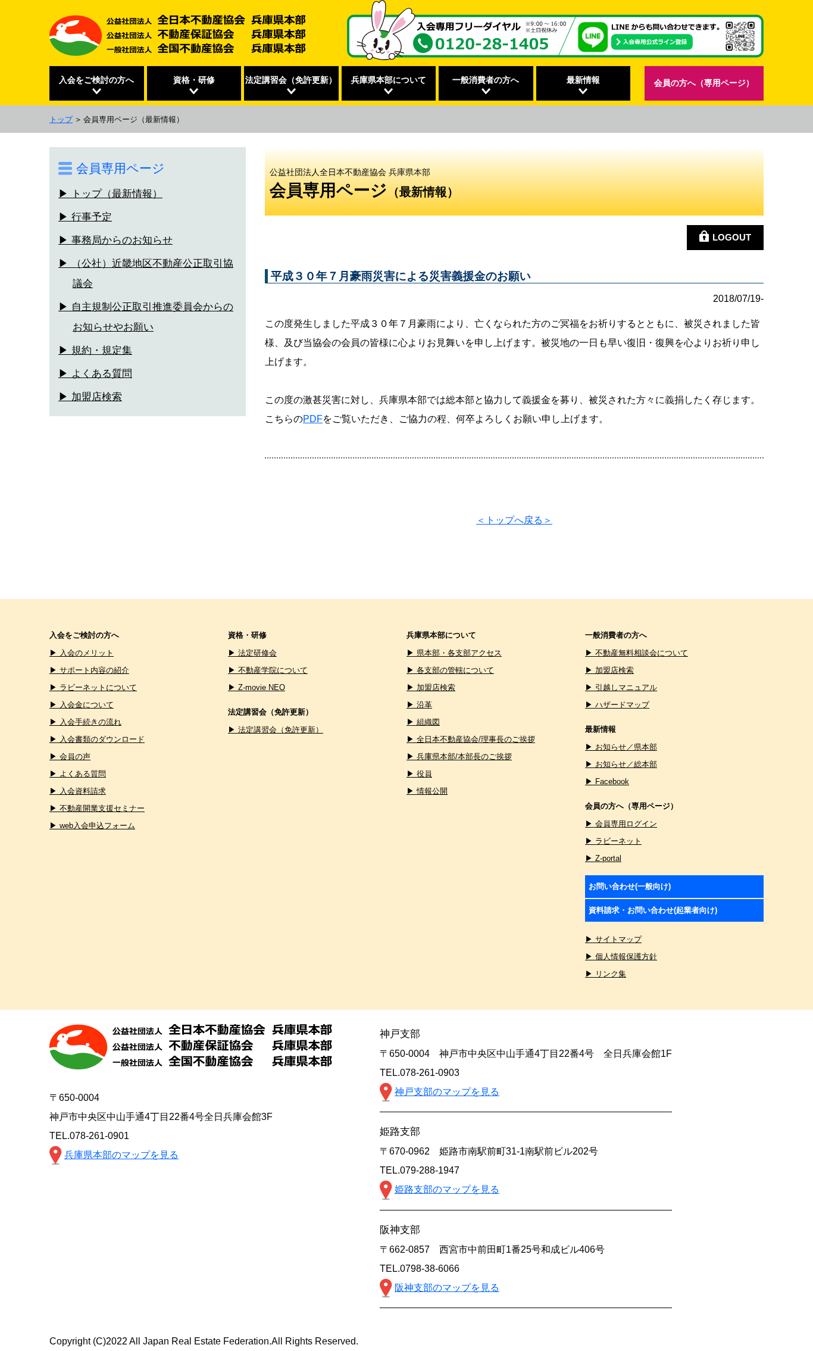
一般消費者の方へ (485, 80)
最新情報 (583, 80)
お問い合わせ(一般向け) (630, 886)
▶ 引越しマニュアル (621, 687)
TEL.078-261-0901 (89, 1136)
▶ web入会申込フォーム (92, 825)
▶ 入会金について (81, 704)
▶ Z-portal (603, 858)
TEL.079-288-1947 (419, 1170)
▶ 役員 (419, 773)
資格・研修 (194, 80)
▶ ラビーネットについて (93, 687)
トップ (61, 119)
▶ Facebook (607, 781)
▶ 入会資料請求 (77, 791)
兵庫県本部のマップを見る (121, 1155)
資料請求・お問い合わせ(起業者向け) (653, 910)
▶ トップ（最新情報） (110, 193)
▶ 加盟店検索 (90, 396)
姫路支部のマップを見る (447, 1189)
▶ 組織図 (423, 721)
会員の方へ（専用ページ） (704, 83)
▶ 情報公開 (427, 791)
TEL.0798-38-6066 (419, 1268)
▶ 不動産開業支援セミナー (97, 808)
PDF (313, 419)
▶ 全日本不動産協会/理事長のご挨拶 (470, 739)
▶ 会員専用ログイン (621, 823)
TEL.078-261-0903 (419, 1073)
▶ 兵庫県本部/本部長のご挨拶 (459, 756)
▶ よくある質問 (95, 373)
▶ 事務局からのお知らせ (115, 239)
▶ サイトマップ (613, 939)
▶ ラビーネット (613, 841)
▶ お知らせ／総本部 (621, 764)
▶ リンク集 (605, 973)
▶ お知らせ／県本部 (621, 746)
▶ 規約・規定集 (95, 349)
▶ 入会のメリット (81, 652)
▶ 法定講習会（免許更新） (275, 729)
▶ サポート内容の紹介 (89, 670)
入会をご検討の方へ (96, 80)
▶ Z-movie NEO (256, 687)
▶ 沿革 (419, 704)
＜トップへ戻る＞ (514, 520)
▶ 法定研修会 (252, 652)
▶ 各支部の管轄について (450, 670)
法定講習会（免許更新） (291, 80)
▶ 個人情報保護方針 (621, 956)
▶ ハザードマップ (617, 704)
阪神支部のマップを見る (447, 1288)
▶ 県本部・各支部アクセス (454, 652)
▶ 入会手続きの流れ (85, 721)
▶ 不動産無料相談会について (636, 652)
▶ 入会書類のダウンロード (97, 739)
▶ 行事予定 (85, 216)
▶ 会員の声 (69, 756)
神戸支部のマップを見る (447, 1092)
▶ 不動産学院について (268, 670)
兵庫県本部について (388, 80)
